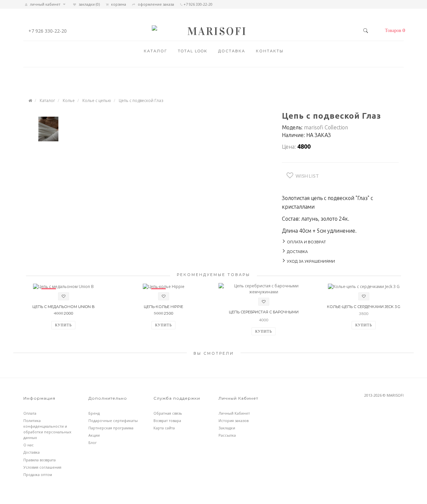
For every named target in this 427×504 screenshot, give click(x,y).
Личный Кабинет (234, 413)
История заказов (234, 420)
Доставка (231, 51)
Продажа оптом (37, 474)
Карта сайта (164, 427)
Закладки (227, 427)
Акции (94, 435)
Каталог (155, 51)
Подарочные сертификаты (113, 420)
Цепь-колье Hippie (163, 306)
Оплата (29, 413)
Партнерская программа (110, 427)
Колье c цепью (96, 100)
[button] (393, 31)
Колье (69, 100)
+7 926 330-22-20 (47, 31)
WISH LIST (307, 176)
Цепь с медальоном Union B (63, 306)
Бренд (94, 413)
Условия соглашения (42, 467)
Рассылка (227, 435)
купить (63, 325)
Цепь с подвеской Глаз (141, 100)
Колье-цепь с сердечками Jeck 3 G (363, 306)
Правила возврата (39, 459)
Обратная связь (167, 413)
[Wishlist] (63, 296)
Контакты (270, 51)
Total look (192, 51)
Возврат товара (167, 420)
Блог (92, 442)
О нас (28, 444)
